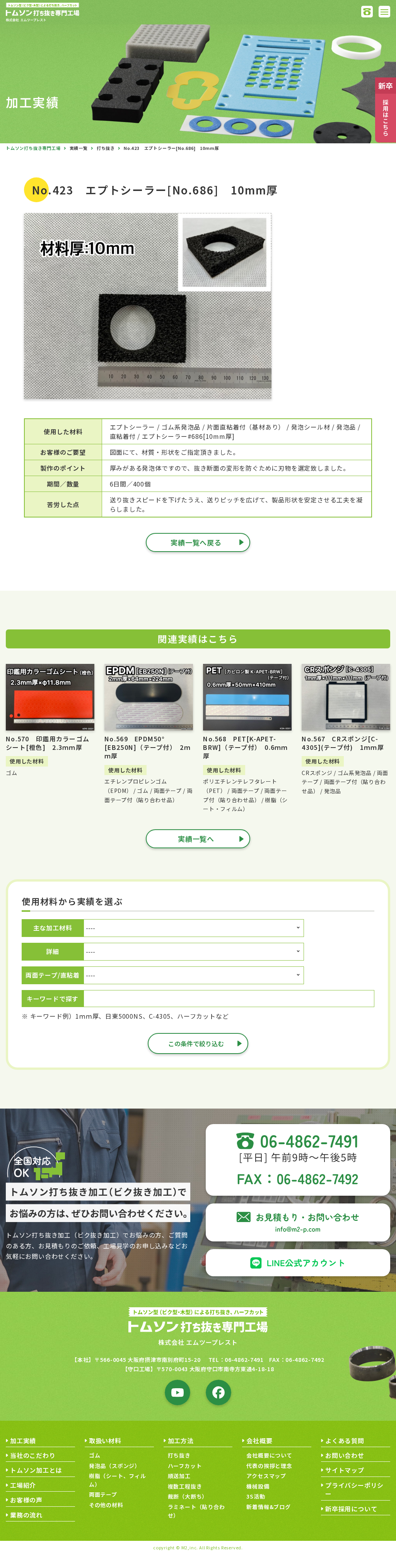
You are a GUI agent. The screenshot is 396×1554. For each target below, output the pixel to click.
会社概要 (259, 1440)
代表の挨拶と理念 (269, 1466)
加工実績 (23, 1440)
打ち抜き (106, 148)
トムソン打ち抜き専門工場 (33, 148)
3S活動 (255, 1496)
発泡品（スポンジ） (114, 1466)
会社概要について (269, 1455)
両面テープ (103, 1494)
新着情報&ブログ (268, 1507)
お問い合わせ (344, 1455)
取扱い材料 (105, 1440)
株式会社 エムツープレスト (197, 1342)
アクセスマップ (266, 1476)
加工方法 (181, 1440)
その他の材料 (106, 1505)
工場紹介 (23, 1485)
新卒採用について (351, 1508)
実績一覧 (79, 148)
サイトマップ (344, 1470)
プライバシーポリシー (354, 1489)
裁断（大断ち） (188, 1496)
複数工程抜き (185, 1486)
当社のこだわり (33, 1455)
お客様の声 (26, 1499)
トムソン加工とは (36, 1470)
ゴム (95, 1455)
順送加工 (179, 1476)
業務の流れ (26, 1515)
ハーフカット (185, 1466)
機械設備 (257, 1486)
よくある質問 (344, 1440)
